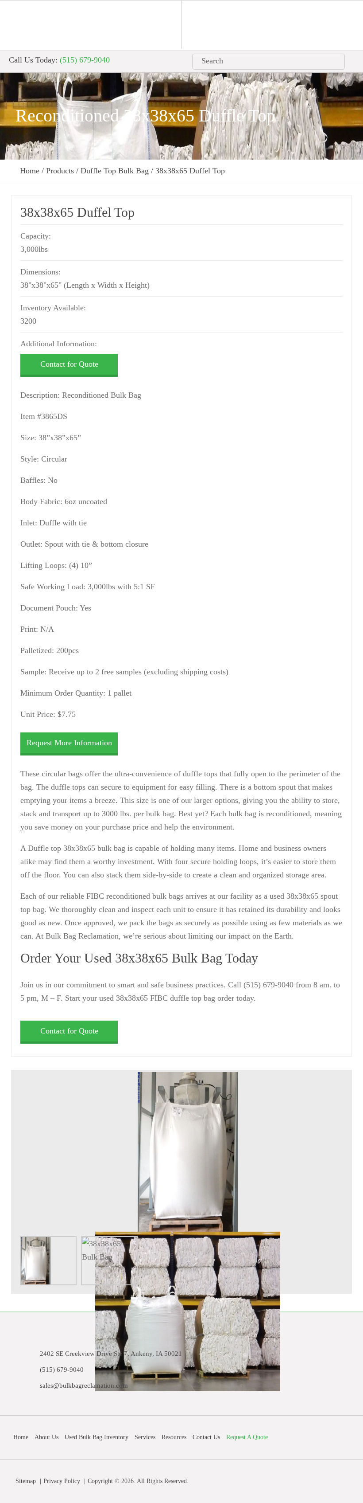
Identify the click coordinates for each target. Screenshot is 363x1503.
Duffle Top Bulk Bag (115, 170)
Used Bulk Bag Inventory (96, 1437)
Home (29, 170)
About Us (46, 1437)
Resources (174, 1437)
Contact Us (206, 1437)
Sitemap (25, 1481)
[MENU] (327, 24)
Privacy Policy (61, 1481)
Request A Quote (247, 1437)
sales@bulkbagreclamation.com (84, 1385)
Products (60, 170)
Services (145, 1437)
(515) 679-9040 (85, 59)
